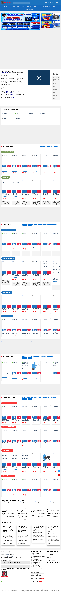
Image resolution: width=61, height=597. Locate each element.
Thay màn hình (24, 224)
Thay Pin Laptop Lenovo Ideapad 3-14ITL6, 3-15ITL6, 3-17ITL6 (46, 309)
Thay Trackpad (53, 397)
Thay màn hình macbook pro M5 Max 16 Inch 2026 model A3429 (25, 420)
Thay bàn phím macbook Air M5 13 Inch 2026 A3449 (35, 443)
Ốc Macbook (30, 356)
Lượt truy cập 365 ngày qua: (36, 578)
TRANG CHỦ (7, 6)
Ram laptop (46, 146)
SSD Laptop (51, 146)
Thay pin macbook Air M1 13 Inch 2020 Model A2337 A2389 (5, 467)
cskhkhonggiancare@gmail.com (9, 556)
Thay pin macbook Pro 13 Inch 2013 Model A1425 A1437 (35, 467)
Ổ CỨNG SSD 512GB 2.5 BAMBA (25, 168)
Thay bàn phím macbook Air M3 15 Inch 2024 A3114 (56, 443)
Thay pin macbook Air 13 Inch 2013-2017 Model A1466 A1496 (25, 467)
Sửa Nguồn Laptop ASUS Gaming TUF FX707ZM (15, 333)
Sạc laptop (41, 146)
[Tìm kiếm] (29, 3)
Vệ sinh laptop (49, 224)
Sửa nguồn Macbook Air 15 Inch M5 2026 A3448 (46, 493)
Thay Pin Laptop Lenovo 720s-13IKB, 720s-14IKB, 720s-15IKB (56, 309)
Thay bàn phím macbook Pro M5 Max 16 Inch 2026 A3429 (46, 443)
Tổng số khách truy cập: (35, 579)
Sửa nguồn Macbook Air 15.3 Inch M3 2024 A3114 (5, 493)
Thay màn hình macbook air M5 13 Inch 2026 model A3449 (46, 420)
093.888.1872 (7, 554)
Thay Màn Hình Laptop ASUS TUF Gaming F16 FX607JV (26, 246)
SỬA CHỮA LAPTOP (15, 6)
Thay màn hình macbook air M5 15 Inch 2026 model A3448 (56, 420)
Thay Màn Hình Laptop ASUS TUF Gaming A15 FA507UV (46, 246)
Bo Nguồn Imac (43, 356)
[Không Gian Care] (6, 2)
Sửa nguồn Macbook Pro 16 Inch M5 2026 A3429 (15, 493)
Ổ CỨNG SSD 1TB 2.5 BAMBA (46, 168)
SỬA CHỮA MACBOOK (26, 6)
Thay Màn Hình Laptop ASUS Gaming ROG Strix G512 (56, 246)
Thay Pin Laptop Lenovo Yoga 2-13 (5, 309)
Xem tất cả (56, 146)
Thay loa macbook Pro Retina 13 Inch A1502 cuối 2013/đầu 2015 (46, 374)
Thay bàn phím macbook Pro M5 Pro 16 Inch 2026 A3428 (5, 443)
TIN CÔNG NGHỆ (30, 9)
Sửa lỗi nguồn (24, 225)
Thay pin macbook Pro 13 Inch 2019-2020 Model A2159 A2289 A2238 (15, 467)
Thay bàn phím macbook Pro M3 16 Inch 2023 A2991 (15, 443)
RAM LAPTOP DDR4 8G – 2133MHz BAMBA (35, 168)
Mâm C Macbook (50, 356)
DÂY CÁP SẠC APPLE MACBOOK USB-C (36, 375)
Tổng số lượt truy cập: (35, 581)
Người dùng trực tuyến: (35, 572)
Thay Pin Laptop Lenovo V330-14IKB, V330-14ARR (25, 309)
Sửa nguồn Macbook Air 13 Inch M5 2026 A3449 (35, 493)
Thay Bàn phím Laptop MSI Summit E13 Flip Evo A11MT (46, 275)
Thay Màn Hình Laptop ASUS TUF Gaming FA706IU (5, 246)
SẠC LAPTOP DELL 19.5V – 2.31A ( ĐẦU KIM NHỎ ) (35, 194)
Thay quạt (40, 224)
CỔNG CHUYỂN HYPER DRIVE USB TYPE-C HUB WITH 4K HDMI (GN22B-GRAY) (5, 374)
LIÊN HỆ (54, 6)
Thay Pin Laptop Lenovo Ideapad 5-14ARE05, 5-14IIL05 (35, 309)
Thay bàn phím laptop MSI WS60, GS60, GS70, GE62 (26, 275)
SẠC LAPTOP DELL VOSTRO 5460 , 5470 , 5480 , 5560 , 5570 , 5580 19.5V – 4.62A (46, 194)
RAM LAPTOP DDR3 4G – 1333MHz (15, 168)
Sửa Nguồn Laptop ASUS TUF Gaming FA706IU (5, 333)
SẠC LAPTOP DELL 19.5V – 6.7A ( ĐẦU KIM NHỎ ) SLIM (56, 194)
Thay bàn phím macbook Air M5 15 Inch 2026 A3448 (25, 443)
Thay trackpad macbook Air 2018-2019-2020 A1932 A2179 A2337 (25, 375)
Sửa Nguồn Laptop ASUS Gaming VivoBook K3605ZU (36, 333)
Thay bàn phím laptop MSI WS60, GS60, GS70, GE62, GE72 (15, 275)
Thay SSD (48, 397)
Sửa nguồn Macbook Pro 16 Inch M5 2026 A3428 (25, 493)
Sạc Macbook (24, 356)
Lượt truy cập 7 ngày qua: (35, 574)
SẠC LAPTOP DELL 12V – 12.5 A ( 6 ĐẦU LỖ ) (5, 194)
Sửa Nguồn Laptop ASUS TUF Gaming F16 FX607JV (26, 333)
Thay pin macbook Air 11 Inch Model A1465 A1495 (46, 467)
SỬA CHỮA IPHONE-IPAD (45, 6)
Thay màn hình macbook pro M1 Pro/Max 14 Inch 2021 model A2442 (5, 420)
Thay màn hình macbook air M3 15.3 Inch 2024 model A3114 (15, 420)
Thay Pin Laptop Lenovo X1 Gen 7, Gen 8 (15, 309)
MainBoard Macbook (36, 356)
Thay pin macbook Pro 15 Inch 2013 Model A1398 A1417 (56, 467)
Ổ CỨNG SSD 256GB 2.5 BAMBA (56, 168)
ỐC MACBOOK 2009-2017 (15, 375)
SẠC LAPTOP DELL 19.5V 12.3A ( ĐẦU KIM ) (25, 194)
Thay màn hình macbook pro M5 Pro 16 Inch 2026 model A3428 (35, 420)
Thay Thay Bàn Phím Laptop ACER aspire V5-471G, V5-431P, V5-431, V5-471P (5, 275)
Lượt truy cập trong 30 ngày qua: (36, 576)
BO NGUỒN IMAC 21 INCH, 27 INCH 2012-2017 (56, 375)
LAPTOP (35, 6)
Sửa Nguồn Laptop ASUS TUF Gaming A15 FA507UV (46, 333)
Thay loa (44, 224)
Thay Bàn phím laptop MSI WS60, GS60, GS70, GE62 (36, 275)
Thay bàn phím (30, 224)
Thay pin (35, 224)
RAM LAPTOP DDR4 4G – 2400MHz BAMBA (5, 168)
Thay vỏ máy (55, 224)
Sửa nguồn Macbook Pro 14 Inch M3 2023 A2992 (56, 493)
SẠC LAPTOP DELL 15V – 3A (15, 194)
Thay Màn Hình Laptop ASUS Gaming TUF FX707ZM (15, 246)
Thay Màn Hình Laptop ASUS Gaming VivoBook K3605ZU (36, 246)
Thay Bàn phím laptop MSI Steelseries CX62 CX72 (56, 279)
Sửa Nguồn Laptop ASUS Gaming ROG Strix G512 (56, 333)
